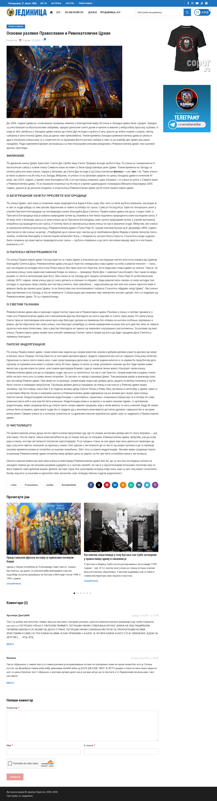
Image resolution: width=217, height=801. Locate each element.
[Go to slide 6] (90, 593)
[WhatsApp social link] (131, 485)
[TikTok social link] (202, 3)
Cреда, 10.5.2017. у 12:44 (145, 615)
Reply (10, 644)
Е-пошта (89, 745)
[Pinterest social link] (107, 485)
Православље (15, 26)
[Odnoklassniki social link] (123, 485)
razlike (49, 485)
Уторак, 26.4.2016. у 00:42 (144, 658)
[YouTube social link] (197, 3)
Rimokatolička (69, 485)
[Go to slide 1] (74, 593)
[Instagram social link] (192, 3)
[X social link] (99, 485)
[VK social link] (139, 485)
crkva (14, 485)
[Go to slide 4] (84, 593)
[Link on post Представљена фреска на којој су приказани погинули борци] (44, 529)
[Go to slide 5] (87, 593)
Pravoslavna (31, 485)
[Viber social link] (155, 485)
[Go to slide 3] (81, 593)
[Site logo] (27, 12)
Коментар (13, 707)
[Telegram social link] (206, 3)
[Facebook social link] (188, 3)
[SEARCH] (187, 12)
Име (10, 745)
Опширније (14, 583)
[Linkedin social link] (115, 485)
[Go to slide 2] (77, 593)
